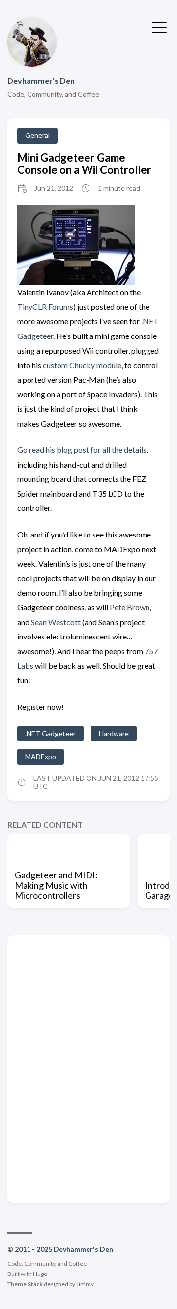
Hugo (40, 1273)
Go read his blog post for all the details (82, 449)
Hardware (114, 733)
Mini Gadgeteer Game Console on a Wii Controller (84, 163)
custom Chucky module (82, 364)
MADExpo (40, 756)
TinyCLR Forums (45, 306)
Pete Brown (129, 607)
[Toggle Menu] (159, 26)
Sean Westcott (56, 622)
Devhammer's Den (41, 80)
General (37, 135)
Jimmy (85, 1284)
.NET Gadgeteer (50, 733)
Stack (35, 1284)
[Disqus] (88, 1068)
